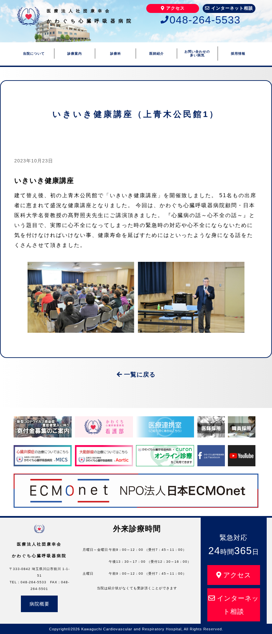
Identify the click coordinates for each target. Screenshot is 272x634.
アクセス (175, 8)
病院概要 (39, 603)
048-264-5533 (205, 20)
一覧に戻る (140, 374)
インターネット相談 (232, 8)
